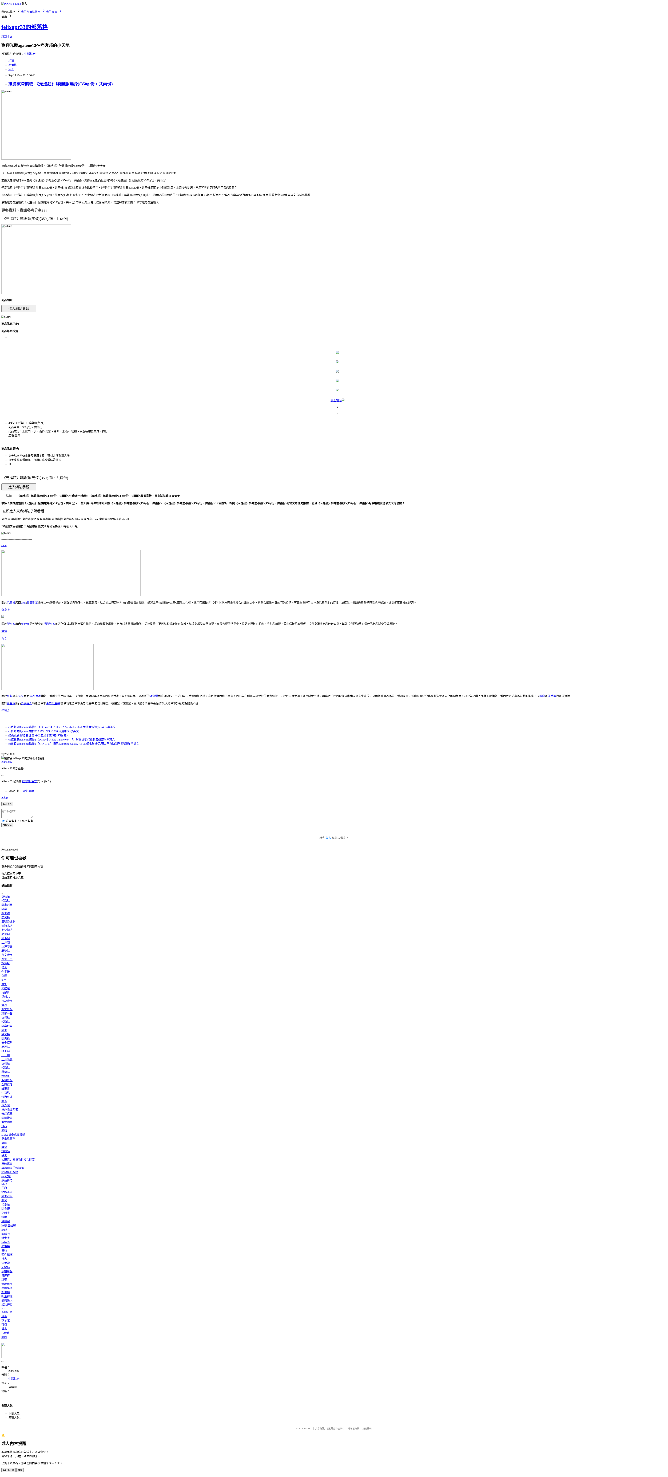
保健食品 (7, 1080)
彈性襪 (5, 1246)
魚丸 (4, 984)
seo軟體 (6, 1176)
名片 (11, 69)
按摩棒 (5, 1275)
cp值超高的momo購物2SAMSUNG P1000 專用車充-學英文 (43, 731)
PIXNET (308, 1428)
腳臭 (4, 909)
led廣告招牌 (8, 1225)
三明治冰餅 (8, 921)
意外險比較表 (9, 1109)
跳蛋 (4, 1279)
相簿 (11, 60)
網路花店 (7, 1192)
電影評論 (28, 791)
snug (4, 545)
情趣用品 (7, 1271)
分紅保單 (7, 1113)
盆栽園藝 (7, 1122)
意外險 (5, 1105)
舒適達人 (26, 703)
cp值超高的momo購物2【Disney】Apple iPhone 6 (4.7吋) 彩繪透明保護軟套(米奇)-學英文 (61, 739)
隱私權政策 (353, 1428)
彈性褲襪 (7, 1254)
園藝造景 (7, 1117)
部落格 (12, 65)
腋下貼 (5, 938)
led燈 (4, 1229)
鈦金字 (5, 1237)
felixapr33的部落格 (24, 27)
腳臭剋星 (32, 602)
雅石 (4, 1126)
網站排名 (7, 1180)
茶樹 (4, 1324)
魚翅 (4, 1005)
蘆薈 (4, 1316)
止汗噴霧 (7, 946)
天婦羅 (5, 988)
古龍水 (5, 1333)
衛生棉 (11, 703)
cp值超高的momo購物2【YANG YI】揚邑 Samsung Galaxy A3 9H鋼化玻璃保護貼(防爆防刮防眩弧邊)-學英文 (73, 743)
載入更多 (7, 804)
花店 (4, 1187)
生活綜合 (29, 53)
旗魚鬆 (154, 696)
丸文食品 (35, 696)
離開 (20, 1470)
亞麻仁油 (7, 1084)
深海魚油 (7, 1097)
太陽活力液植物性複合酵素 (18, 1159)
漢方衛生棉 (53, 703)
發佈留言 (7, 825)
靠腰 (4, 1142)
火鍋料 (5, 992)
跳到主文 (7, 36)
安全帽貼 (336, 400)
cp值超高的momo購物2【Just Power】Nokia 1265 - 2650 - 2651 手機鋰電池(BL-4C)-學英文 (62, 727)
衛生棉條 (7, 1296)
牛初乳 (5, 1092)
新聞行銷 (7, 1312)
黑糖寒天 (7, 1163)
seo (3, 1308)
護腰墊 (5, 1151)
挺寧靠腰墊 (8, 1138)
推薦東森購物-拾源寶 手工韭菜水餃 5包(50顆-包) (37, 735)
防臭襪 (5, 917)
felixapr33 (7, 761)
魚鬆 (4, 631)
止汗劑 (5, 942)
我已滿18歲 (8, 1470)
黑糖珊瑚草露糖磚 (12, 1168)
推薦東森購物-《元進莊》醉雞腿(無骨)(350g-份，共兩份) (60, 84)
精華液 (5, 1320)
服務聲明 (367, 1428)
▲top (4, 797)
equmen (25, 623)
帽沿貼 (5, 900)
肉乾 (4, 980)
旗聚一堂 (7, 959)
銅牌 (4, 1217)
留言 (34, 781)
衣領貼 (5, 896)
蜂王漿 (5, 1088)
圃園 (4, 1337)
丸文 (4, 638)
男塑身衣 (49, 623)
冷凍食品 (7, 1000)
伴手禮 (552, 696)
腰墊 (4, 1147)
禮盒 (542, 696)
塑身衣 (5, 609)
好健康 (5, 1076)
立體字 (5, 1212)
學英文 (5, 710)
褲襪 (4, 1250)
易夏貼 (5, 934)
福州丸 (5, 996)
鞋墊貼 (5, 950)
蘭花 (4, 1130)
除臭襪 (11, 602)
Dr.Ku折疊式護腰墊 (13, 1134)
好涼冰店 (7, 925)
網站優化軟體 (9, 1172)
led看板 (5, 1242)
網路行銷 (7, 1304)
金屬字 (5, 1221)
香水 (4, 1328)
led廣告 (5, 1233)
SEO (4, 1183)
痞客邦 (26, 781)
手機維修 (7, 1288)
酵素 (4, 1101)
